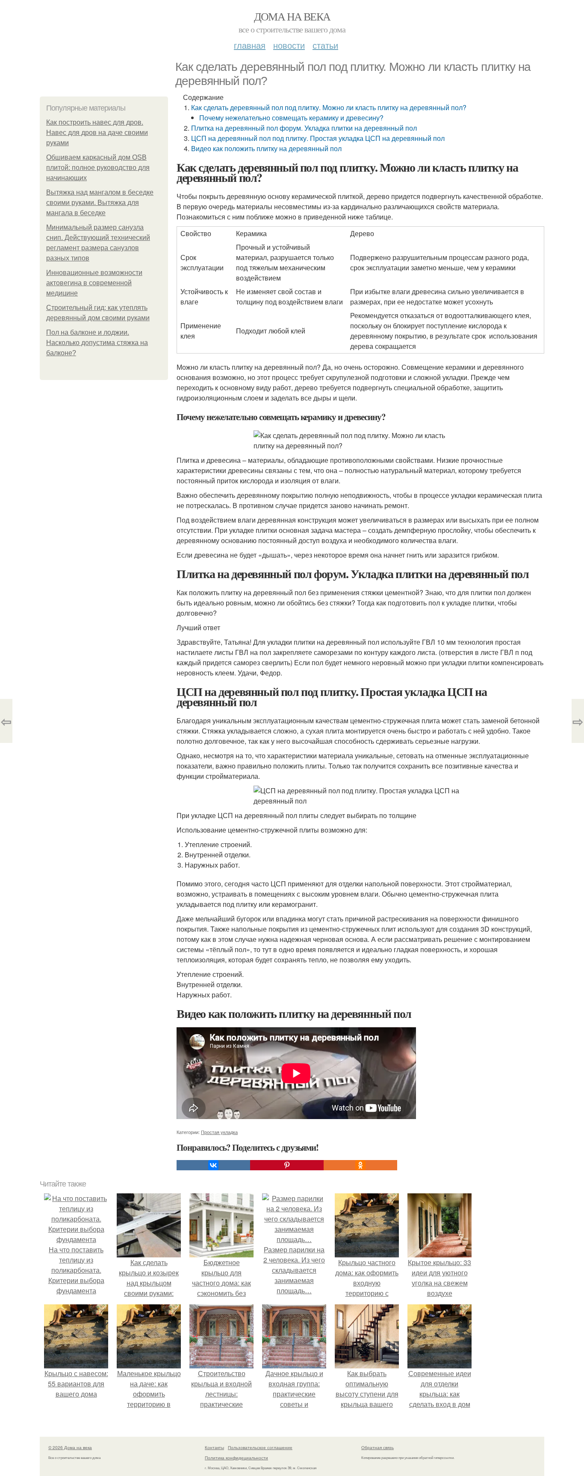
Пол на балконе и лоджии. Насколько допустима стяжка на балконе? (97, 343)
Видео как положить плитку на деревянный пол (266, 148)
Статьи (325, 45)
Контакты (214, 1447)
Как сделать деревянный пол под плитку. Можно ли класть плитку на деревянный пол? (328, 107)
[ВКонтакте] (213, 1165)
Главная (249, 45)
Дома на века (292, 16)
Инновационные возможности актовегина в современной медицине (94, 283)
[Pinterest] (287, 1165)
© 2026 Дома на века (70, 1447)
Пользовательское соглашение (260, 1447)
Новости (289, 45)
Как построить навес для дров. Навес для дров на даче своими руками (97, 132)
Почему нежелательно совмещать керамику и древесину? (291, 118)
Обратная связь (377, 1447)
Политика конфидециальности (236, 1458)
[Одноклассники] (360, 1165)
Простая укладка (219, 1131)
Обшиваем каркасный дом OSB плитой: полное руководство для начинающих (98, 167)
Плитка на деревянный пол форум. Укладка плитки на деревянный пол (304, 128)
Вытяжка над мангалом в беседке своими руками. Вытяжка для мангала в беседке (99, 202)
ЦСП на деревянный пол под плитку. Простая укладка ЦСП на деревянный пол (318, 138)
